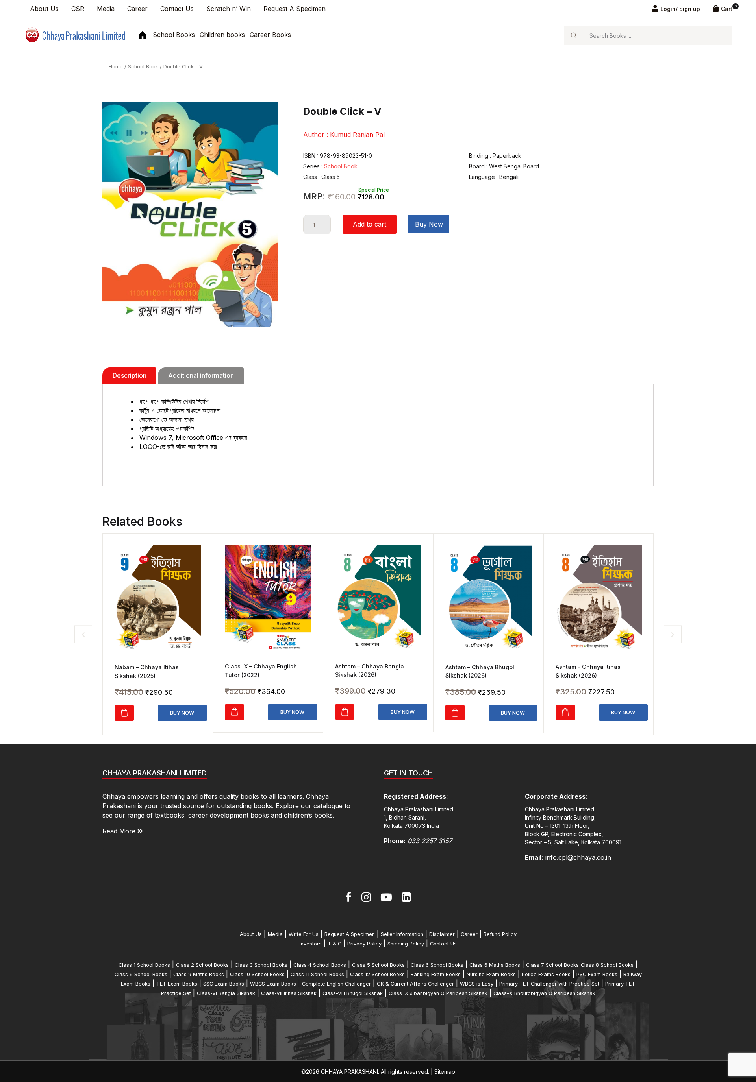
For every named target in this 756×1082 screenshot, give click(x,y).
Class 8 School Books (607, 965)
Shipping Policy (405, 944)
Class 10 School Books (257, 974)
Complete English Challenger (336, 984)
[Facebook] (348, 897)
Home (116, 67)
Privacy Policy (364, 944)
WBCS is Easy (476, 984)
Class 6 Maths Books (494, 965)
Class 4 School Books (319, 965)
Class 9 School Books (141, 974)
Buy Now (429, 224)
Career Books (270, 35)
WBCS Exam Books (273, 984)
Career (137, 9)
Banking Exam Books (436, 974)
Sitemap (444, 1071)
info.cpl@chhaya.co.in (578, 857)
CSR (77, 9)
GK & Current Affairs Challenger (415, 984)
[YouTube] (386, 897)
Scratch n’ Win (228, 9)
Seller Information (402, 934)
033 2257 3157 (430, 841)
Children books (222, 35)
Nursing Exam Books (491, 974)
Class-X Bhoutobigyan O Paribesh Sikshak (544, 993)
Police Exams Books (546, 974)
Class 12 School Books (377, 974)
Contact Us (177, 9)
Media (106, 9)
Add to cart (369, 224)
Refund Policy (500, 934)
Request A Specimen (294, 9)
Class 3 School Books (261, 965)
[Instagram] (366, 897)
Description (129, 375)
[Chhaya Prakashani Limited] (74, 34)
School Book (143, 67)
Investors (311, 944)
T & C (334, 944)
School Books (174, 35)
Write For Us (304, 934)
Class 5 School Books (378, 965)
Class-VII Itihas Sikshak (289, 993)
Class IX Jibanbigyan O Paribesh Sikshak (438, 993)
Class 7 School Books (552, 965)
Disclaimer (442, 934)
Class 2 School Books (202, 965)
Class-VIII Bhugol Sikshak (352, 993)
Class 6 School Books (437, 965)
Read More (119, 831)
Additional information (201, 375)
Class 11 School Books (317, 974)
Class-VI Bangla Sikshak (226, 993)
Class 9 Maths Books (198, 974)
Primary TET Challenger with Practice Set (549, 984)
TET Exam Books (176, 984)
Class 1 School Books (144, 965)
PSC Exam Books (596, 974)
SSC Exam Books (223, 984)
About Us (44, 9)
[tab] (129, 375)
